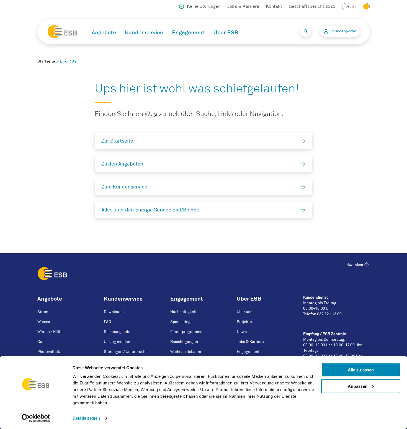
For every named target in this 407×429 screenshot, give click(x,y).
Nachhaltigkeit (183, 311)
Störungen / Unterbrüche (126, 351)
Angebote (104, 32)
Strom (42, 311)
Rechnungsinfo (117, 331)
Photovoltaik (48, 351)
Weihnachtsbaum (185, 351)
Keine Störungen (204, 6)
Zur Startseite (117, 141)
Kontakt (274, 6)
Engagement (188, 32)
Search (305, 31)
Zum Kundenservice (124, 187)
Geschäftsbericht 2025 (312, 6)
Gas (40, 341)
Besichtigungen (184, 341)
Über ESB (225, 32)
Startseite (46, 61)
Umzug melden (117, 341)
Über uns (244, 311)
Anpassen (357, 386)
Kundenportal (344, 31)
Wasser (43, 321)
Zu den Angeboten (122, 164)
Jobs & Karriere (243, 6)
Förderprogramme (186, 331)
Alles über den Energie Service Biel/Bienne (150, 210)
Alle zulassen (361, 370)
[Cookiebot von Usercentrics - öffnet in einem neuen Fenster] (36, 418)
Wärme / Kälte (50, 331)
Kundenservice (144, 32)
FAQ (107, 321)
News (242, 331)
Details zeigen (86, 418)
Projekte (244, 321)
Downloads (113, 311)
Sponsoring (180, 321)
